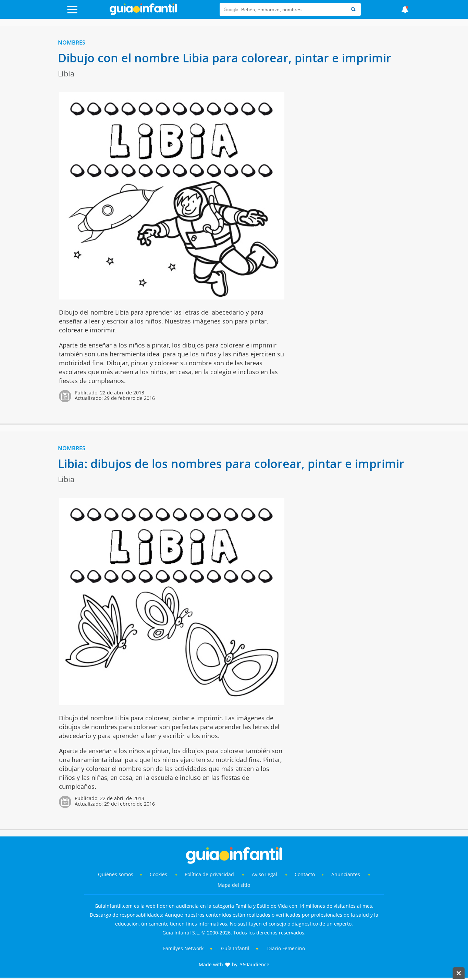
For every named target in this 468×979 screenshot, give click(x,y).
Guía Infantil (235, 948)
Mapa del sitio (234, 885)
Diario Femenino (286, 948)
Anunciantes (345, 874)
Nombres (71, 42)
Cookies (159, 874)
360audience (254, 964)
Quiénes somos (115, 874)
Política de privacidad (210, 874)
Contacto (305, 874)
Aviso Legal (264, 874)
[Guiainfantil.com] (143, 13)
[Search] (353, 9)
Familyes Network (183, 948)
